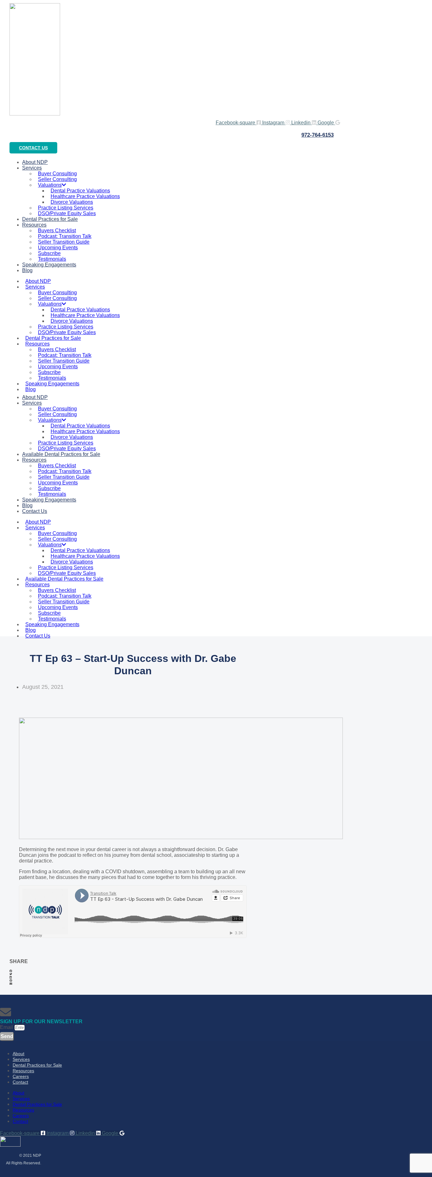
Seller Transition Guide (63, 242)
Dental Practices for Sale (50, 219)
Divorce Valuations (72, 202)
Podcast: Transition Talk (64, 236)
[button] (132, 971)
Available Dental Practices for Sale (61, 454)
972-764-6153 (317, 135)
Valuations (50, 185)
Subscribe (49, 253)
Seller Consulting (57, 179)
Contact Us (34, 511)
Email (7, 1027)
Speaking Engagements (49, 264)
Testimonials (52, 378)
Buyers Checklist (57, 230)
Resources (34, 224)
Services (32, 168)
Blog (27, 270)
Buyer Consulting (57, 173)
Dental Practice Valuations (80, 190)
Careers (21, 1076)
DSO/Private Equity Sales (67, 332)
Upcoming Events (58, 247)
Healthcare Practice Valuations (85, 196)
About (18, 1053)
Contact (20, 1082)
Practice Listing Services (65, 207)
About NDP (38, 281)
